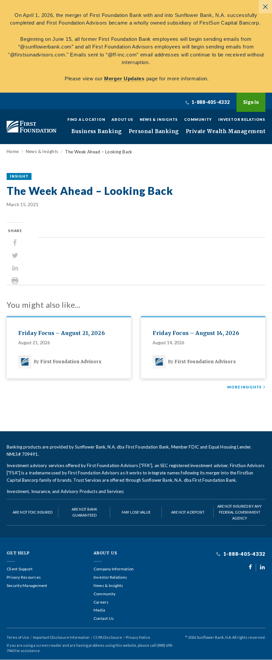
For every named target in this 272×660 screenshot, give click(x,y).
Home (13, 151)
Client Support (20, 569)
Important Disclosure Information (61, 637)
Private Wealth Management (225, 131)
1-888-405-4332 (243, 554)
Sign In (251, 102)
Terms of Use (18, 637)
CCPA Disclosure (107, 637)
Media (99, 610)
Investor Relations (241, 119)
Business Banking (96, 131)
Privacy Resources (24, 577)
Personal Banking (154, 131)
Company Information (114, 569)
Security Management (27, 585)
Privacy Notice (138, 637)
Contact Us (104, 618)
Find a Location (86, 119)
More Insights (244, 387)
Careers (101, 602)
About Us (122, 119)
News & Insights (159, 119)
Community (198, 119)
